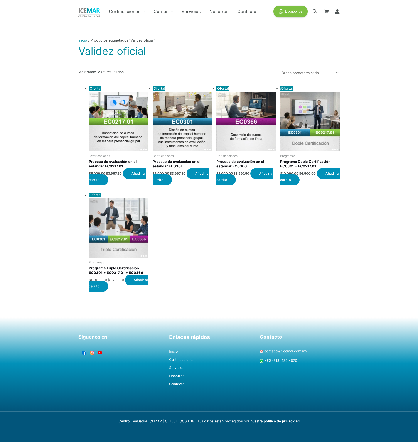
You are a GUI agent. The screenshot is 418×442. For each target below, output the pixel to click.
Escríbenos (293, 11)
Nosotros (219, 11)
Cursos (161, 11)
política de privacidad (281, 421)
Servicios (191, 11)
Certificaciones (124, 11)
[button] (315, 11)
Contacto (246, 11)
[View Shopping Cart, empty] (326, 11)
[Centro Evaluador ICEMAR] (89, 11)
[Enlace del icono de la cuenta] (337, 11)
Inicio (82, 40)
